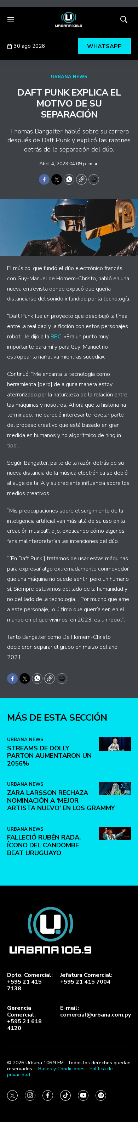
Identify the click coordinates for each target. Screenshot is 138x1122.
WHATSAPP (104, 46)
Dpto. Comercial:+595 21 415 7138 (30, 982)
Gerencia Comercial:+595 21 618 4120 (24, 1018)
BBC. (57, 336)
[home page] (68, 19)
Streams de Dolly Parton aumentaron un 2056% (49, 756)
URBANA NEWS (69, 77)
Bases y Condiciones (61, 1068)
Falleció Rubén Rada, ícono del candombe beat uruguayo (44, 845)
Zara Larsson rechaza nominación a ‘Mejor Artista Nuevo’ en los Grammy (61, 800)
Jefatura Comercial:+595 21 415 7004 (86, 978)
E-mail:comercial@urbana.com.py (95, 1011)
